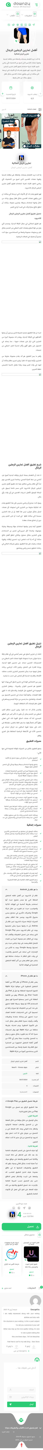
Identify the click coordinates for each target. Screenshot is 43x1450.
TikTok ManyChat (33, 1336)
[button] (3, 93)
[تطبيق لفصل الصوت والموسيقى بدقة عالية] (31, 1259)
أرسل (31, 1404)
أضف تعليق (7, 1288)
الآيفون (25, 1073)
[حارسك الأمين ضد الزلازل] (12, 1258)
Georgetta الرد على (20, 1351)
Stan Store (35, 1342)
